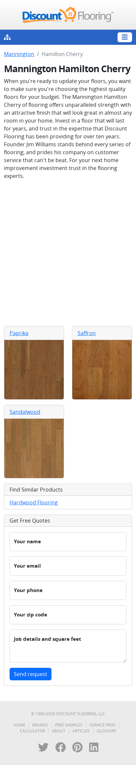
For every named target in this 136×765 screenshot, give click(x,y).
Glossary (107, 731)
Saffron (87, 333)
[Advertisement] (68, 253)
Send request (30, 674)
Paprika (19, 333)
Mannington (19, 54)
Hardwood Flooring (34, 502)
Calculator (32, 731)
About (58, 731)
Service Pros (102, 725)
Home (19, 725)
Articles (81, 731)
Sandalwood (25, 411)
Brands (40, 725)
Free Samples (69, 725)
